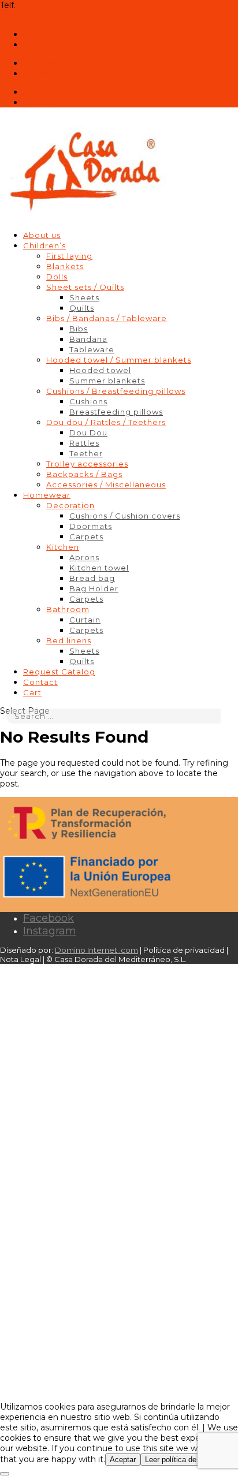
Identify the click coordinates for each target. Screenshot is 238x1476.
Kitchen (62, 546)
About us (42, 235)
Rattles (84, 443)
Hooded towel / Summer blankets (118, 359)
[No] (4, 1473)
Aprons (84, 557)
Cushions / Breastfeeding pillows (115, 391)
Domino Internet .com (96, 950)
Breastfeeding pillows (116, 411)
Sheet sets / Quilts (85, 287)
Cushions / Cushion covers (124, 515)
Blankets (65, 266)
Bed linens (68, 640)
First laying (69, 255)
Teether (86, 453)
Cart (32, 692)
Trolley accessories (87, 463)
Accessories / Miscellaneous (106, 484)
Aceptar (123, 1459)
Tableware (91, 349)
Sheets (84, 297)
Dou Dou (88, 432)
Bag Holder (93, 588)
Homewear (46, 495)
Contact (40, 682)
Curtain (85, 619)
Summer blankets (107, 380)
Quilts (81, 307)
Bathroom (68, 609)
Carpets (86, 536)
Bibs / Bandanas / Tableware (106, 318)
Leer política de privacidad (189, 1459)
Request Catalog (59, 671)
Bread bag (92, 578)
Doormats (90, 526)
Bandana (88, 339)
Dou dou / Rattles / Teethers (106, 422)
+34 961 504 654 (50, 5)
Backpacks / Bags (84, 474)
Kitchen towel (99, 567)
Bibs (78, 328)
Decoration (70, 505)
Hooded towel (100, 370)
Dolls (57, 276)
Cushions (88, 401)
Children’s (44, 245)
